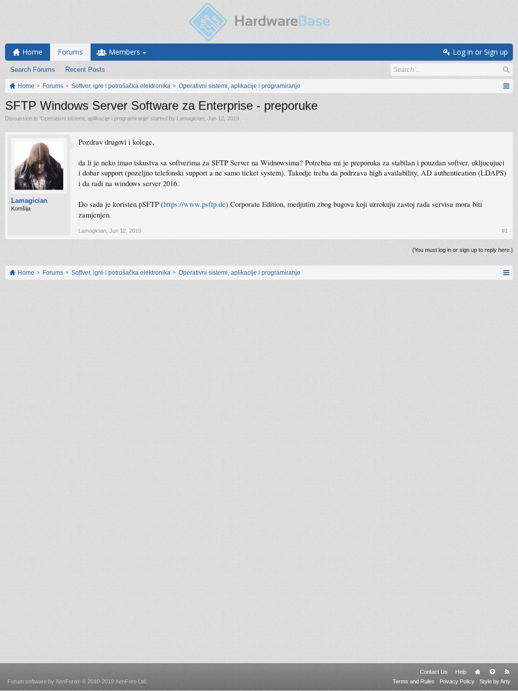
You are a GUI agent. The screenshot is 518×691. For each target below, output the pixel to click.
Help (460, 672)
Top (492, 671)
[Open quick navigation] (506, 86)
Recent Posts (85, 69)
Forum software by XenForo (77, 681)
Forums (70, 52)
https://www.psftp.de (194, 204)
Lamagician (190, 118)
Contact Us (434, 672)
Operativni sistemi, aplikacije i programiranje (94, 118)
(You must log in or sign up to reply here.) (462, 250)
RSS (506, 671)
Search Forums (32, 69)
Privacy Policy (457, 681)
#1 (505, 231)
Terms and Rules (414, 681)
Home (477, 671)
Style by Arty (495, 681)
